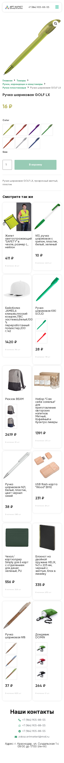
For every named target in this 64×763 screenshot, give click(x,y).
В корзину (35, 164)
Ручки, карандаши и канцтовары (23, 84)
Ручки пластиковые (14, 88)
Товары (21, 81)
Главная (7, 81)
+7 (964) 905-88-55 (39, 7)
